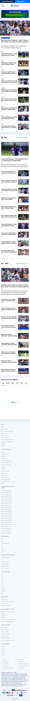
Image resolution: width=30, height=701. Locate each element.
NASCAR (3, 589)
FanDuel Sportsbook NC (6, 516)
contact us (21, 685)
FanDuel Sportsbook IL (6, 505)
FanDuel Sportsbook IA (6, 503)
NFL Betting (3, 615)
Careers (4, 659)
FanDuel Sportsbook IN (6, 507)
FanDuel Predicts (5, 568)
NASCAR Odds (4, 477)
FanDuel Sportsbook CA (6, 494)
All (3, 383)
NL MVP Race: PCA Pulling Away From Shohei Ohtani (8, 300)
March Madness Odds (6, 464)
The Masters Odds (5, 471)
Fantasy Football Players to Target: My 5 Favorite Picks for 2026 (8, 73)
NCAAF (8, 383)
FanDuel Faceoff (4, 566)
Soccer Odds (4, 475)
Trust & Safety (6, 661)
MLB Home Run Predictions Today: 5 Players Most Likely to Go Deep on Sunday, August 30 (14, 41)
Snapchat (3, 654)
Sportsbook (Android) (5, 605)
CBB (2, 593)
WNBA (2, 591)
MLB (21, 383)
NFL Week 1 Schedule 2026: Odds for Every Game (8, 198)
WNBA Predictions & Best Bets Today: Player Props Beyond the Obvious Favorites (9, 91)
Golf (2, 584)
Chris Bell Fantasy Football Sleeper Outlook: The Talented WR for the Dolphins (9, 127)
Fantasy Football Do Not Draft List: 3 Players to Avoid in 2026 (9, 81)
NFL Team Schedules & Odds (7, 621)
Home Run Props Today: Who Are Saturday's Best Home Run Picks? (9, 318)
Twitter (2, 648)
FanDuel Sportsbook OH (6, 522)
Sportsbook (20, 1)
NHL (17, 383)
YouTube (3, 652)
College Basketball (5, 543)
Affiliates (3, 443)
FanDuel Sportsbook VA (6, 528)
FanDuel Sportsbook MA (6, 511)
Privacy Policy (6, 663)
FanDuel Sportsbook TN (6, 526)
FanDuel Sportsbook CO (6, 497)
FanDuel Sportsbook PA (6, 524)
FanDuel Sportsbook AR (6, 490)
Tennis (2, 587)
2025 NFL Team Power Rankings (8, 619)
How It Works (4, 433)
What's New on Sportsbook (7, 431)
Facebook (3, 646)
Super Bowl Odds (5, 454)
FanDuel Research (7, 1)
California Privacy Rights (22, 663)
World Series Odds (5, 479)
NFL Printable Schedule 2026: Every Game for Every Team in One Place (9, 100)
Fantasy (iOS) (4, 599)
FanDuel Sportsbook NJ (6, 518)
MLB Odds (3, 458)
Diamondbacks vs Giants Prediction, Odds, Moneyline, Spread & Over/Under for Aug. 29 (9, 345)
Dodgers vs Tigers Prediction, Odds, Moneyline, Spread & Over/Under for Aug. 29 (9, 363)
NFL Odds (3, 452)
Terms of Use (6, 666)
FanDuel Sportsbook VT (6, 530)
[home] (15, 6)
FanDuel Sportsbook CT (6, 499)
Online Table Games (5, 638)
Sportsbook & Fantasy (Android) (8, 601)
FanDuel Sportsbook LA (6, 509)
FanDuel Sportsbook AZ (6, 492)
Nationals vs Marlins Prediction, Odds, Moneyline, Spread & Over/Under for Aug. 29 (9, 336)
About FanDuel (4, 429)
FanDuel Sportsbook (5, 557)
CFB (2, 582)
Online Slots (4, 627)
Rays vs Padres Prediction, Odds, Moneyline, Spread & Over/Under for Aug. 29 (8, 371)
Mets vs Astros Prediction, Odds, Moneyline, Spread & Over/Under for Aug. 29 (8, 353)
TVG (2, 559)
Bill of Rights (21, 661)
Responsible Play (5, 437)
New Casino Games (5, 629)
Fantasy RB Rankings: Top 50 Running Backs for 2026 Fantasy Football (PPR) (8, 118)
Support (3, 427)
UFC (2, 547)
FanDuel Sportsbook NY (6, 520)
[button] (15, 15)
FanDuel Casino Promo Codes (7, 640)
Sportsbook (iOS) (5, 603)
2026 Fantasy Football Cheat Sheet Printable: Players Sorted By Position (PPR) (8, 64)
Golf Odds (3, 469)
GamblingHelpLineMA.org (6, 677)
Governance (20, 659)
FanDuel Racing (4, 564)
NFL (26, 383)
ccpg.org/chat (16, 675)
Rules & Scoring (4, 435)
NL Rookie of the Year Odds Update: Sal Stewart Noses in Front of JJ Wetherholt (9, 310)
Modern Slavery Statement (7, 439)
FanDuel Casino (4, 561)
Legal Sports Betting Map (6, 441)
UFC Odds (3, 473)
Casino (2, 551)
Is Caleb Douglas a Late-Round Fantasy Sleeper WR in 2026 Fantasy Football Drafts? (9, 252)
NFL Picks (3, 617)
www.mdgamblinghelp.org (15, 678)
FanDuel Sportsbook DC (6, 501)
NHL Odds (3, 466)
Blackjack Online (5, 631)
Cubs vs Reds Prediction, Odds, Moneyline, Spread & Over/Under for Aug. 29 (8, 327)
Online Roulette (4, 636)
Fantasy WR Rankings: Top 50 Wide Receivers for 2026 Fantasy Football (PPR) (9, 55)
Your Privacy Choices (22, 666)
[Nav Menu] (3, 5)
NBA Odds (3, 456)
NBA (13, 383)
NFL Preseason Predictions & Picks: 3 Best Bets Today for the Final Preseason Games (9, 182)
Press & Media (21, 668)
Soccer (2, 549)
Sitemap (3, 446)
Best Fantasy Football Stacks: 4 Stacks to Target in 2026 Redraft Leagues (9, 109)
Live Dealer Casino (5, 634)
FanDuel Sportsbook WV (6, 533)
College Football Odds (6, 460)
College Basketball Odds (6, 462)
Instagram (3, 650)
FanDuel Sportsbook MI (6, 513)
